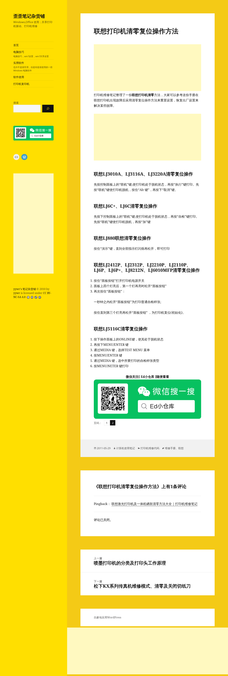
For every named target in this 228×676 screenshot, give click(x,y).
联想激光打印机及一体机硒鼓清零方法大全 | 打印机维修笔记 (154, 504)
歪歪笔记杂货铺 (29, 16)
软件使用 (18, 77)
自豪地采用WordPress (107, 617)
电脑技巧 (31, 54)
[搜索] (48, 108)
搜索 (16, 103)
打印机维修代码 (150, 448)
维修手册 (170, 448)
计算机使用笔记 (125, 448)
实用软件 (32, 66)
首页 (16, 45)
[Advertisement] (33, 223)
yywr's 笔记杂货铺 (24, 289)
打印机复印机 (21, 84)
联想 (181, 448)
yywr (16, 293)
